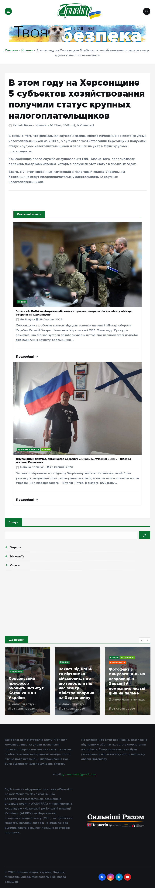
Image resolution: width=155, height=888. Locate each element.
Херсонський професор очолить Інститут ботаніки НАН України (26, 688)
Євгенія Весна (22, 125)
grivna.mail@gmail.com (79, 774)
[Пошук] (144, 535)
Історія (114, 657)
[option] (27, 681)
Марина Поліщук (31, 467)
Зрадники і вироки (28, 449)
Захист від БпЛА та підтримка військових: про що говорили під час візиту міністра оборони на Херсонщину (76, 683)
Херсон (15, 547)
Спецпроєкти (117, 662)
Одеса (15, 565)
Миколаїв (17, 556)
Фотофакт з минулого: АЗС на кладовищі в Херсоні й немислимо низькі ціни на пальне (127, 681)
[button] (142, 640)
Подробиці (25, 356)
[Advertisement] (77, 602)
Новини (27, 50)
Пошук (13, 522)
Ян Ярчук (26, 320)
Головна (11, 50)
